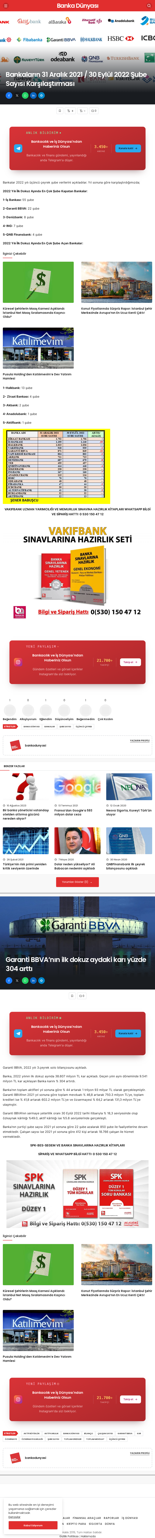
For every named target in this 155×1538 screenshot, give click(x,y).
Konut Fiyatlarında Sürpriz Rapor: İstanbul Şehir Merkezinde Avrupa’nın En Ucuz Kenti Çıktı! (116, 311)
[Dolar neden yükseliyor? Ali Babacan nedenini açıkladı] (77, 840)
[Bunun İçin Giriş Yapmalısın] (60, 110)
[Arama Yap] (149, 6)
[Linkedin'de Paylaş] (33, 95)
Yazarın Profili (140, 740)
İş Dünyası (130, 1518)
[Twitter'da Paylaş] (17, 95)
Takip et (128, 662)
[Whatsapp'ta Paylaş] (25, 95)
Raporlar (111, 1518)
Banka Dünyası (77, 5)
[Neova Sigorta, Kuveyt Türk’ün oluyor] (129, 786)
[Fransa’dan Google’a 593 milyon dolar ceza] (77, 786)
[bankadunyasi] (17, 745)
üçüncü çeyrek (84, 726)
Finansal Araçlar (87, 1518)
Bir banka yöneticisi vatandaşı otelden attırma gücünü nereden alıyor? (26, 814)
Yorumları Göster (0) (75, 882)
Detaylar (14, 1517)
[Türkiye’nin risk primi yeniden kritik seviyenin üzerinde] (26, 840)
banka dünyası (32, 726)
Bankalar (62, 1518)
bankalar (49, 726)
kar (139, 1433)
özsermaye (11, 1439)
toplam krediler (72, 1439)
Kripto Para (76, 1524)
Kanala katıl (126, 148)
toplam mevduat (95, 1439)
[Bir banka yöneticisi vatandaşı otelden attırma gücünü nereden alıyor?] (26, 786)
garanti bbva (125, 1433)
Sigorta (95, 1524)
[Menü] (6, 6)
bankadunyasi (35, 745)
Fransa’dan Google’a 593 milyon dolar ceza (73, 812)
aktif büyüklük (32, 1433)
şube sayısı (65, 726)
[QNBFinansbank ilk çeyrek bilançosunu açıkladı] (129, 840)
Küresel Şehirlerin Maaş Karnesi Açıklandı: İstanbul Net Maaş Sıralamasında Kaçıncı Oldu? (34, 313)
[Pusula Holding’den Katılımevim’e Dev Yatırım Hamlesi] (38, 348)
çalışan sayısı (105, 1433)
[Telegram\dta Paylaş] (41, 95)
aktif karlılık (51, 1433)
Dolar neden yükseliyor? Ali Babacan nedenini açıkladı (74, 866)
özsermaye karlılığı (32, 1439)
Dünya (110, 1524)
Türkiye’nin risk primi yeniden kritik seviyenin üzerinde (24, 866)
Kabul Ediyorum (33, 1525)
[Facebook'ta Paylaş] (9, 95)
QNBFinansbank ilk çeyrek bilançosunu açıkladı (125, 866)
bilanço (88, 1433)
